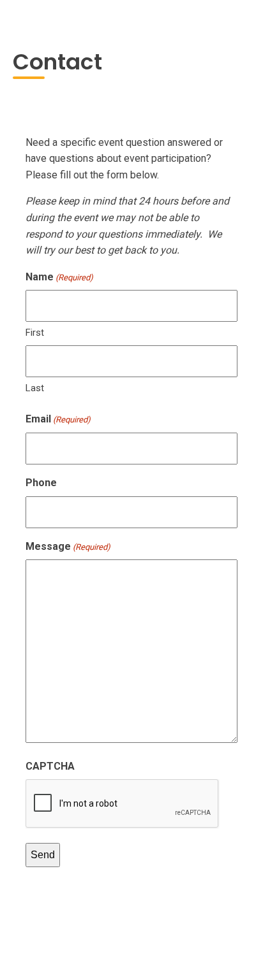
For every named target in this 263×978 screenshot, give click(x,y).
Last (35, 388)
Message (68, 546)
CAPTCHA (50, 766)
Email (58, 419)
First (35, 332)
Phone (41, 483)
